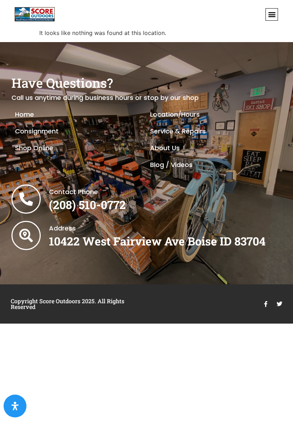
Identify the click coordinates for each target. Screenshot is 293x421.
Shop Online (34, 147)
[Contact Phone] (26, 199)
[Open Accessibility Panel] (15, 406)
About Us (165, 147)
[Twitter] (279, 304)
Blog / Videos (171, 164)
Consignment (37, 131)
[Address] (26, 235)
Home (24, 114)
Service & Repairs (178, 131)
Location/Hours (175, 114)
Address (62, 228)
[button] (271, 14)
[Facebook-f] (266, 304)
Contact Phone (73, 191)
